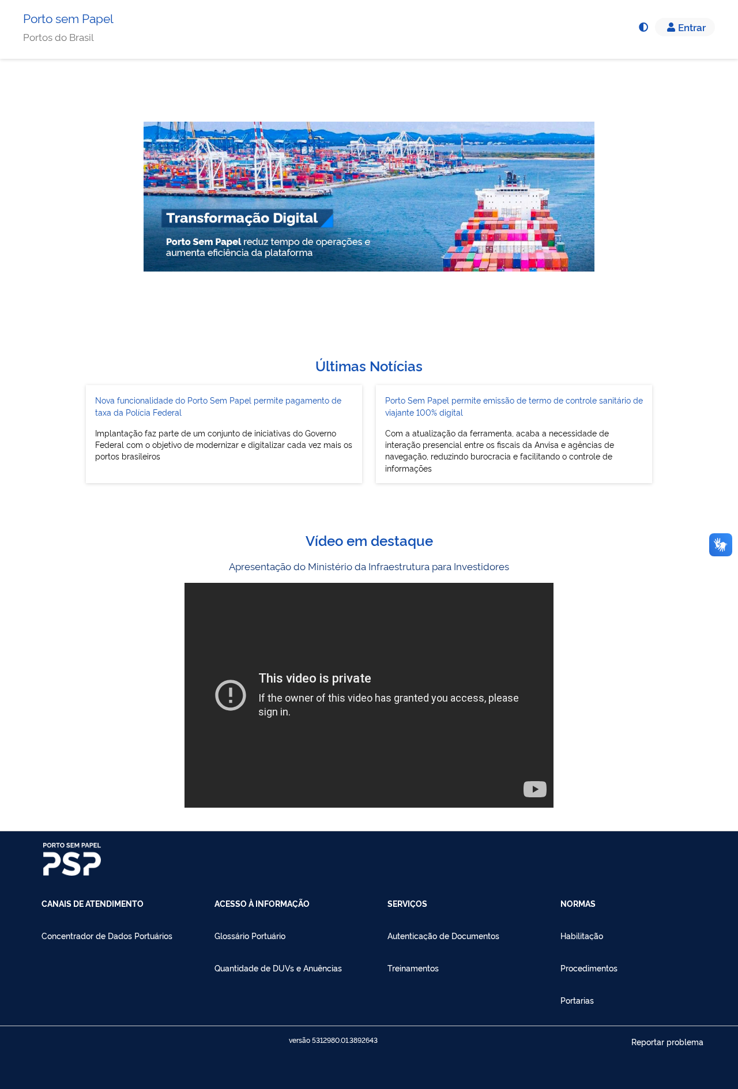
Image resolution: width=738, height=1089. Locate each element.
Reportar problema (667, 1041)
